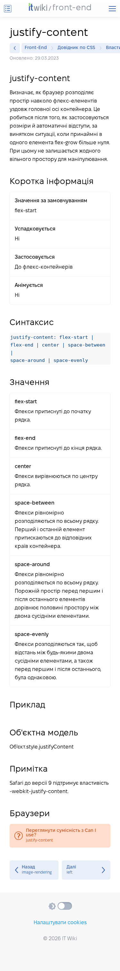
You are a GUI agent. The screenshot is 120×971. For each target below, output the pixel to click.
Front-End (36, 48)
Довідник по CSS (76, 48)
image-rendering (34, 870)
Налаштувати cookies (60, 922)
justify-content (60, 836)
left (86, 870)
